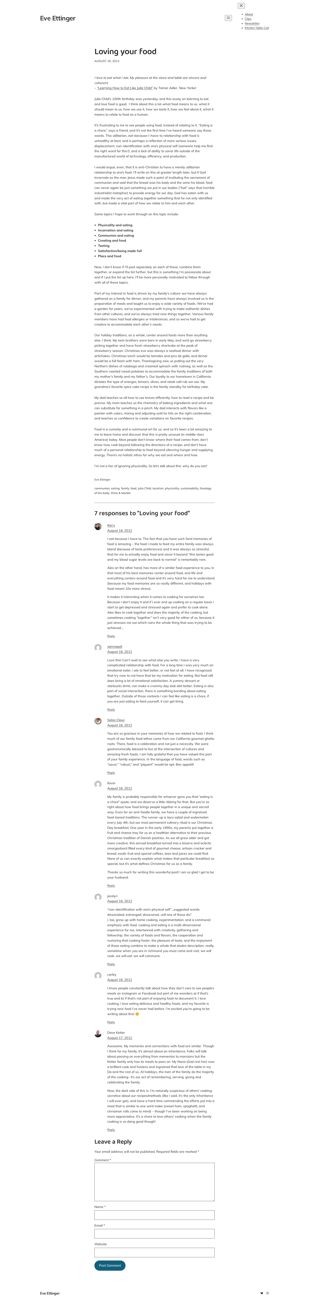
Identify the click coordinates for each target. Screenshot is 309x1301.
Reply (111, 636)
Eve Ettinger (57, 18)
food (133, 488)
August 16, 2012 (119, 530)
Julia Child (144, 488)
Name (100, 1207)
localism (158, 488)
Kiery (111, 525)
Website (100, 1244)
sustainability (189, 488)
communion (102, 488)
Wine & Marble (121, 493)
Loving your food (125, 52)
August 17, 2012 (119, 1038)
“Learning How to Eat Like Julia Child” (125, 88)
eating (115, 488)
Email (99, 1225)
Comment (102, 1160)
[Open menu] (228, 18)
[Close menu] (241, 6)
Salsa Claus (116, 720)
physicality (172, 488)
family (125, 488)
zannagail (114, 646)
